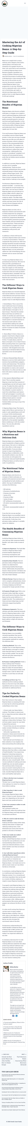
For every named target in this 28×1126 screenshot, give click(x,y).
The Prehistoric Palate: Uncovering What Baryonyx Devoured (20, 1059)
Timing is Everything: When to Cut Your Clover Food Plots (13, 1102)
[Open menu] (25, 3)
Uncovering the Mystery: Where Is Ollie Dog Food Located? (13, 1023)
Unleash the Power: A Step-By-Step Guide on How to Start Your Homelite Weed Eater (12, 1028)
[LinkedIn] (16, 1016)
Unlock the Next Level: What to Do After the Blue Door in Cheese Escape (7, 1059)
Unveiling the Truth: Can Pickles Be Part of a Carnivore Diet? (14, 1092)
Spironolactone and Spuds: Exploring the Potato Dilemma (13, 1109)
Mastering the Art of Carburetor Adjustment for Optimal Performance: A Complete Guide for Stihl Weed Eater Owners (13, 1035)
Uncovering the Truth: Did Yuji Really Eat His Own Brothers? (14, 1095)
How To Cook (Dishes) (18, 56)
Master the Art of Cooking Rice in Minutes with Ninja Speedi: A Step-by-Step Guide (14, 1042)
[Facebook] (13, 1016)
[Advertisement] (14, 21)
